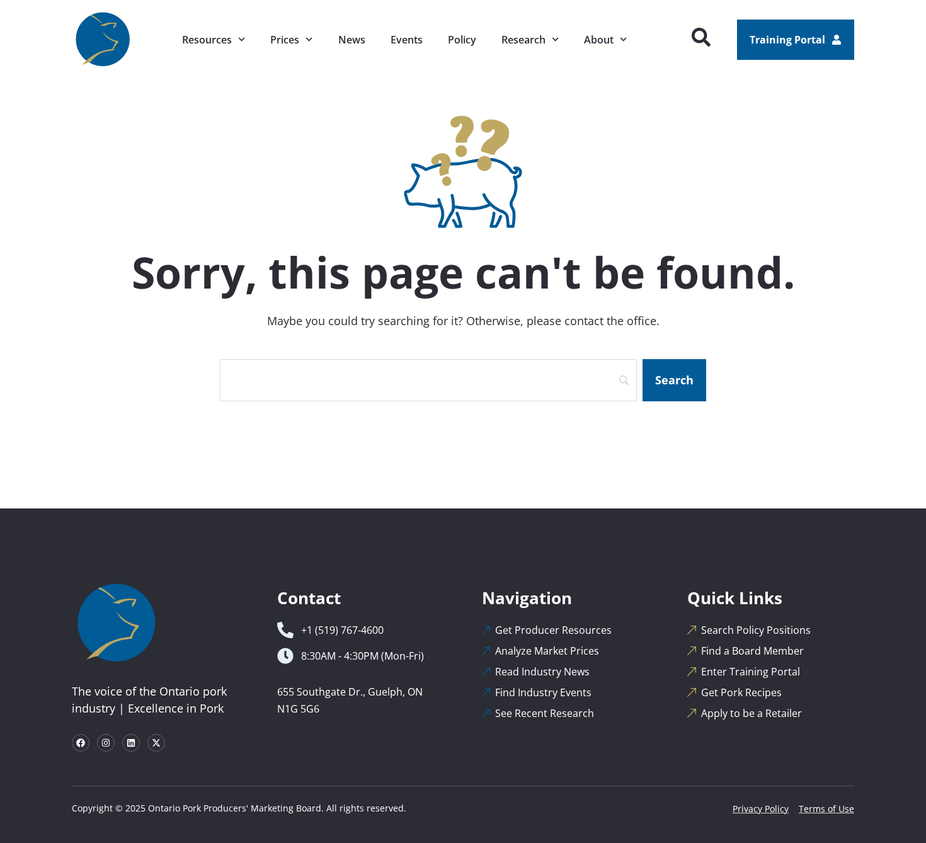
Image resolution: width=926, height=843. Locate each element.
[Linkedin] (131, 743)
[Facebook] (80, 743)
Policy (462, 40)
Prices (284, 40)
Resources (207, 40)
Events (407, 40)
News (351, 40)
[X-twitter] (156, 743)
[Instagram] (106, 743)
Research (523, 40)
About (599, 40)
